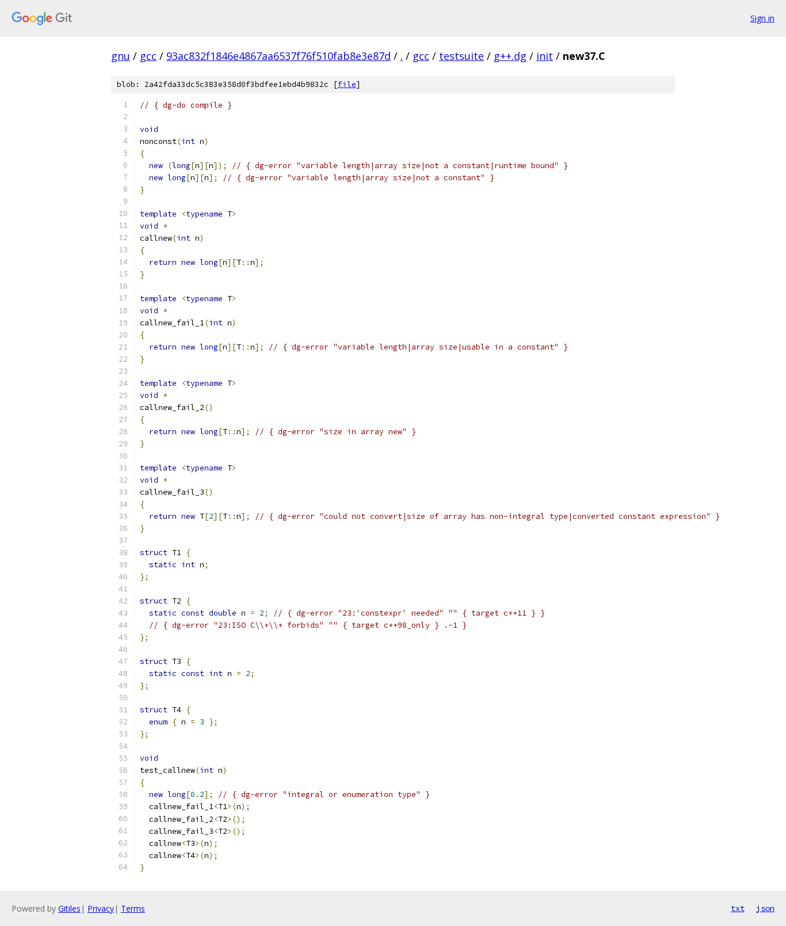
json (765, 908)
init (544, 56)
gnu (120, 56)
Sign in (762, 18)
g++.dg (510, 56)
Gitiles (69, 908)
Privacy (100, 908)
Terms (133, 908)
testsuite (461, 56)
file (347, 84)
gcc (148, 56)
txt (738, 908)
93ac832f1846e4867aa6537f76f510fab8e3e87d (278, 56)
